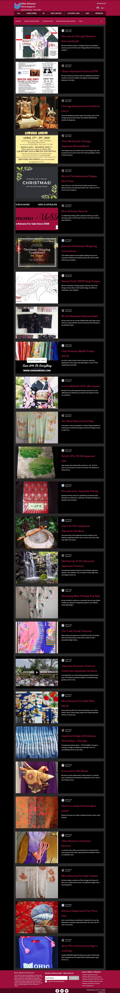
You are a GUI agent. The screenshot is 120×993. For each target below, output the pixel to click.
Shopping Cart (101, 3)
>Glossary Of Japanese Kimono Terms (92, 979)
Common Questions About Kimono (93, 981)
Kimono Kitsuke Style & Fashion (65, 21)
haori (38, 976)
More (80, 21)
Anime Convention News (31, 21)
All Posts (18, 21)
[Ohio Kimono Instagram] (62, 991)
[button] (101, 21)
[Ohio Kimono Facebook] (57, 991)
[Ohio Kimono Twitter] (67, 991)
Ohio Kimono (91, 990)
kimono (34, 976)
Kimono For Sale (48, 21)
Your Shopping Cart (88, 985)
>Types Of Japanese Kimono (90, 974)
